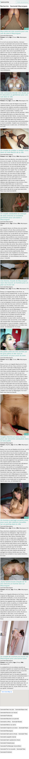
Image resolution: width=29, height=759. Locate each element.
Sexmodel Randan (17, 721)
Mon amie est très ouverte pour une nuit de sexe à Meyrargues (14, 32)
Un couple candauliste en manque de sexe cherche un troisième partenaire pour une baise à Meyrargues (13, 216)
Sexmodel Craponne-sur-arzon (9, 728)
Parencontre (4, 2)
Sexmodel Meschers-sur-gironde (9, 718)
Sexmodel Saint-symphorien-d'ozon (10, 740)
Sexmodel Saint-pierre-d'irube (8, 734)
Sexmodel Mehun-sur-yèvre (8, 724)
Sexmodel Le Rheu (5, 721)
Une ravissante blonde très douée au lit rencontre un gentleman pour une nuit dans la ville (14, 95)
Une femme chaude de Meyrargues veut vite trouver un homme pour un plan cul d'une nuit (14, 283)
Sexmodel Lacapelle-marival (8, 737)
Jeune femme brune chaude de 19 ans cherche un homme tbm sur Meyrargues (13, 584)
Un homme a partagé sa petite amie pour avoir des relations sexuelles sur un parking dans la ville (14, 522)
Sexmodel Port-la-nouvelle (7, 749)
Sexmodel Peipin (23, 728)
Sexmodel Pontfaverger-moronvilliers (10, 746)
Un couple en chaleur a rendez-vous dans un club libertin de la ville (14, 151)
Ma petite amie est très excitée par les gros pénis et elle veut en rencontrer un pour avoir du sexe (13, 353)
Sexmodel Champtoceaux (7, 743)
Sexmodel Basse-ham (21, 709)
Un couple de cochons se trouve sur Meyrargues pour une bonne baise (14, 657)
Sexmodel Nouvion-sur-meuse (8, 712)
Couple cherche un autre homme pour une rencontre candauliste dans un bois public (14, 439)
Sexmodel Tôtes (23, 734)
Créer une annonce (22, 2)
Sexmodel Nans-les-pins (7, 709)
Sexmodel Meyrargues (6, 731)
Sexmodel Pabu (21, 749)
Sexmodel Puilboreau (6, 715)
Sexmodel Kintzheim (6, 752)
